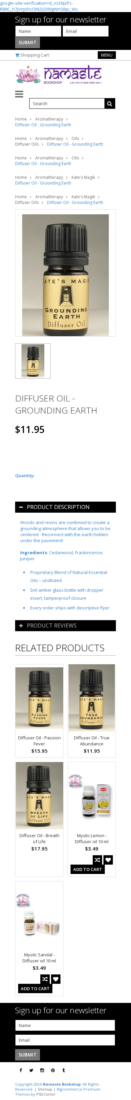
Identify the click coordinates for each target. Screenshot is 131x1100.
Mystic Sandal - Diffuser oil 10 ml (39, 958)
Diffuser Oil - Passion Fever (39, 741)
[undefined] (65, 273)
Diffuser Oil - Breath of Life (39, 838)
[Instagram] (42, 1070)
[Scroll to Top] (121, 1071)
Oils (75, 138)
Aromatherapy (49, 119)
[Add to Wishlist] (108, 860)
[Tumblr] (63, 1070)
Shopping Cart (34, 55)
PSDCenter (46, 1094)
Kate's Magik (83, 177)
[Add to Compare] (97, 860)
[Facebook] (20, 1070)
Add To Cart (87, 869)
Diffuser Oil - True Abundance (92, 741)
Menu (107, 55)
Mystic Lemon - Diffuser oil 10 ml (91, 838)
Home (21, 119)
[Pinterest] (53, 1070)
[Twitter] (31, 1070)
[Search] (109, 103)
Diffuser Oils (27, 144)
